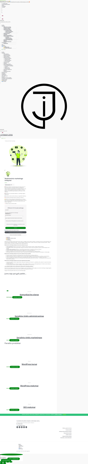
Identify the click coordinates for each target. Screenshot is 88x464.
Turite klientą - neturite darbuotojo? (66, 437)
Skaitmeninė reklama (7, 29)
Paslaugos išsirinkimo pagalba (6, 77)
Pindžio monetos (4, 79)
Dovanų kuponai (4, 72)
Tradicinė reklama (7, 28)
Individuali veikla (7, 68)
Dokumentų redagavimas (8, 39)
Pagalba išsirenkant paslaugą (67, 436)
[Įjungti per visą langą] (7, 462)
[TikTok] (26, 427)
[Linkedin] (19, 427)
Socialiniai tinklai (9, 30)
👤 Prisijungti (4, 46)
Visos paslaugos (6, 53)
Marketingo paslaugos (8, 35)
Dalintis (64, 414)
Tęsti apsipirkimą (6, 460)
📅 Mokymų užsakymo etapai (11, 238)
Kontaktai (3, 45)
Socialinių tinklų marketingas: (11, 249)
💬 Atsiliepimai (8, 239)
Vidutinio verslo (7, 67)
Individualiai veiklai (9, 38)
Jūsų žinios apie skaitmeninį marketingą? (11, 212)
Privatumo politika (69, 429)
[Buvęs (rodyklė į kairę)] (1, 463)
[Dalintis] (4, 462)
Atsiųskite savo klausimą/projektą (15, 232)
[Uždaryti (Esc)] (1, 462)
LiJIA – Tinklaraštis (5, 75)
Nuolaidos (3, 73)
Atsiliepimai (6, 43)
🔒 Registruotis (4, 80)
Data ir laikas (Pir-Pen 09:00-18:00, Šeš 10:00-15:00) (13, 218)
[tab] (29, 237)
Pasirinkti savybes (17, 297)
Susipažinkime (4, 42)
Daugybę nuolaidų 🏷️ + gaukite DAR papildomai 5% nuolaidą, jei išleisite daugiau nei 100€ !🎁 (15, 1)
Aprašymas (8, 237)
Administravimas (7, 33)
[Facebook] (17, 427)
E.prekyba (6, 66)
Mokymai (5, 40)
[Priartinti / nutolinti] (10, 462)
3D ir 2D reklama (8, 32)
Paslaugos (20, 445)
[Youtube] (24, 427)
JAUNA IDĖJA (2, 20)
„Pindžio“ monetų (58, 414)
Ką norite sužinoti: (8, 215)
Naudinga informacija (7, 41)
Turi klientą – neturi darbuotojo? (7, 78)
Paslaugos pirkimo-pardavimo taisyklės (65, 431)
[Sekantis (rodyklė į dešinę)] (4, 463)
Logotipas (5, 34)
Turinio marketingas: (9, 246)
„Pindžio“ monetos (69, 434)
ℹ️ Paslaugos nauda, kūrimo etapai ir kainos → (12, 230)
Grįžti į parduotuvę (13, 458)
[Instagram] (22, 427)
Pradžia (3, 25)
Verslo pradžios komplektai (8, 36)
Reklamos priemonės (7, 27)
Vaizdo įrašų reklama (9, 31)
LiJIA (2, 44)
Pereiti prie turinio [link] (3, 0)
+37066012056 (6, 135)
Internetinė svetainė (7, 54)
